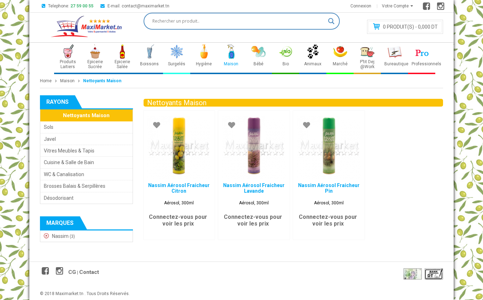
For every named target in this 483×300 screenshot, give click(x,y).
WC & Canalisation (64, 174)
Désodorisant (59, 198)
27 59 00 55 (81, 6)
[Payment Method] (412, 274)
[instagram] (441, 7)
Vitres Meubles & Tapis (69, 151)
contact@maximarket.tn (145, 6)
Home (46, 80)
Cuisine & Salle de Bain (69, 162)
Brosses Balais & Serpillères (74, 186)
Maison (67, 80)
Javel (50, 139)
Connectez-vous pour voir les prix (178, 220)
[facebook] (427, 7)
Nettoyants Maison (86, 115)
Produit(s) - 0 (410, 27)
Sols (48, 127)
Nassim (60, 236)
